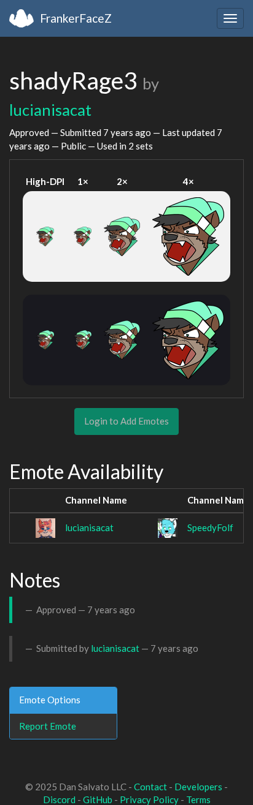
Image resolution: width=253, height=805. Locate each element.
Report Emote (47, 725)
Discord (59, 799)
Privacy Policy (149, 799)
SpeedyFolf (210, 527)
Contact (150, 786)
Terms (198, 799)
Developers (198, 786)
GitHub (97, 799)
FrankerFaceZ (76, 18)
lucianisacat (50, 109)
